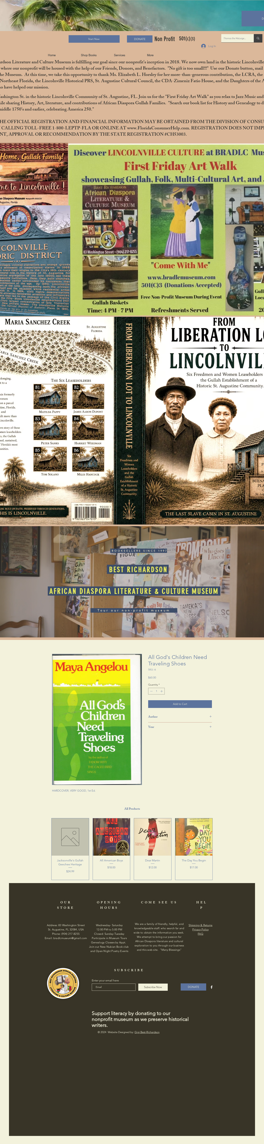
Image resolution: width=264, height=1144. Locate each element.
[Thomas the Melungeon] (258, 38)
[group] (132, 849)
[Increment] (162, 692)
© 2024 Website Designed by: (128, 1032)
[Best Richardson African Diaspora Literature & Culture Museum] (211, 988)
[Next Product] (218, 849)
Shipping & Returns (200, 925)
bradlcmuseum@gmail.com (70, 938)
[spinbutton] (156, 692)
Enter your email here (105, 981)
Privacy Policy (200, 930)
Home (56, 641)
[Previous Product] (46, 849)
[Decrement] (151, 692)
